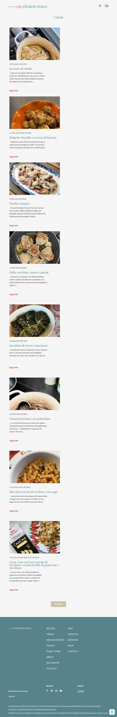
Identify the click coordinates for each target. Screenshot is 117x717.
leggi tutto (13, 91)
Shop (71, 645)
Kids (22, 133)
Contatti (73, 651)
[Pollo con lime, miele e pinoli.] (34, 250)
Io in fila (51, 668)
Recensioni (52, 662)
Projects (28, 557)
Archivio (73, 640)
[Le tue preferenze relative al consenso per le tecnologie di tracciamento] (112, 712)
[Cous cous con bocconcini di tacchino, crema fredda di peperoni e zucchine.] (34, 539)
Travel (50, 634)
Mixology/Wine (55, 640)
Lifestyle (73, 634)
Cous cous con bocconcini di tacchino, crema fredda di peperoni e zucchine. (34, 565)
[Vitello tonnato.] (34, 179)
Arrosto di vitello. (21, 68)
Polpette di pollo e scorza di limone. (33, 137)
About (50, 657)
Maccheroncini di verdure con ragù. (33, 492)
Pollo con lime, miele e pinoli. (29, 272)
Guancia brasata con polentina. (30, 418)
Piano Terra (53, 651)
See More (58, 604)
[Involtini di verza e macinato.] (34, 323)
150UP (80, 691)
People (50, 645)
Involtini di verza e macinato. (28, 345)
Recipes (23, 64)
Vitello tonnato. (19, 203)
